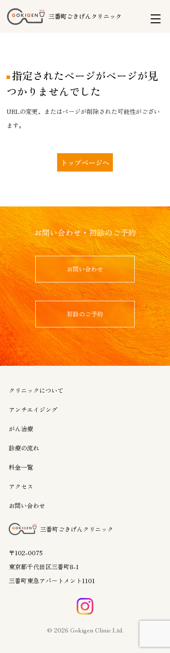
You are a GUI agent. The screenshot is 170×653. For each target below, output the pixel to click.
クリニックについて (36, 390)
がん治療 (21, 428)
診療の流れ (24, 447)
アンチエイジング (33, 409)
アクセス (21, 486)
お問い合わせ (27, 505)
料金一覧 (21, 467)
